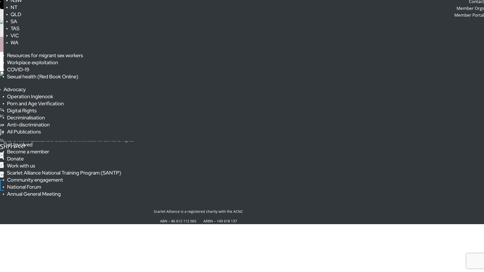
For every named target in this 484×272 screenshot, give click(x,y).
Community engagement (35, 180)
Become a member (28, 151)
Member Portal (469, 15)
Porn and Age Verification (35, 103)
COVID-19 (18, 69)
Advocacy (15, 89)
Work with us (21, 165)
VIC (15, 35)
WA (14, 42)
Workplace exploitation (32, 62)
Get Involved (18, 144)
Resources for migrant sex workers (45, 55)
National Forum (24, 187)
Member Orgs (470, 8)
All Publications (24, 131)
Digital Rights (22, 110)
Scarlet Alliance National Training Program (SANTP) (64, 172)
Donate (15, 158)
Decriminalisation (26, 117)
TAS (15, 28)
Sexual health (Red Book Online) (42, 76)
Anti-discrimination (28, 124)
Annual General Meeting (34, 194)
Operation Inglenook (30, 96)
